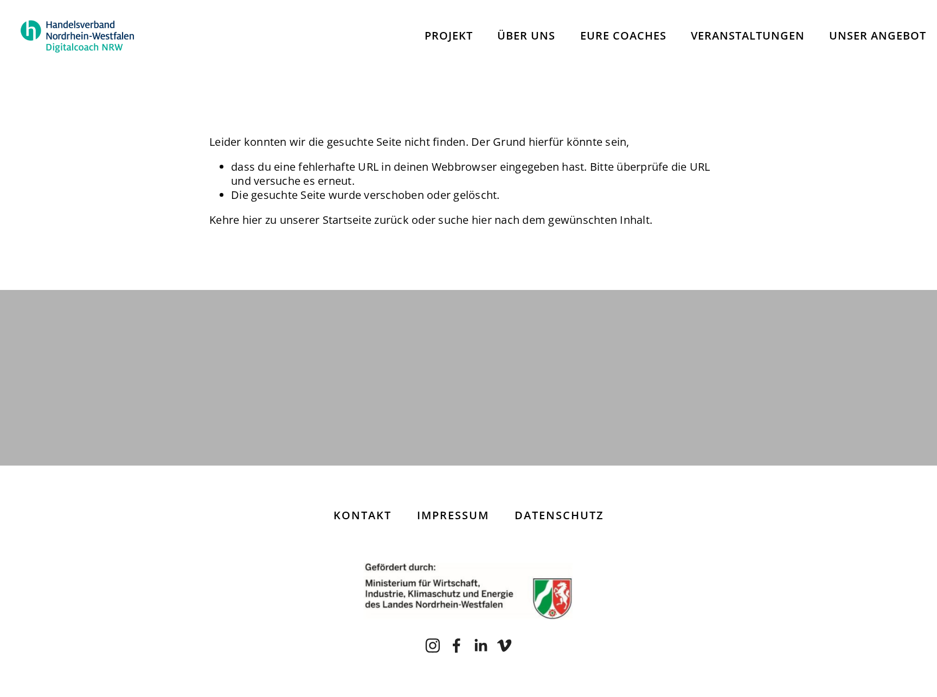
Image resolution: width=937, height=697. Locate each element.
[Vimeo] (504, 645)
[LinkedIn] (480, 645)
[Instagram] (432, 645)
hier (252, 219)
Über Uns (526, 35)
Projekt (449, 35)
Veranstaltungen (748, 35)
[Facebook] (456, 645)
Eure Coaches (623, 35)
